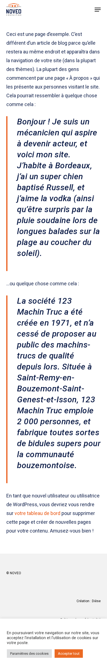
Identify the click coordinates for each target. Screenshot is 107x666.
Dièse (96, 601)
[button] (98, 9)
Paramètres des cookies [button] (29, 653)
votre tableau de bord (37, 513)
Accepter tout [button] (69, 653)
